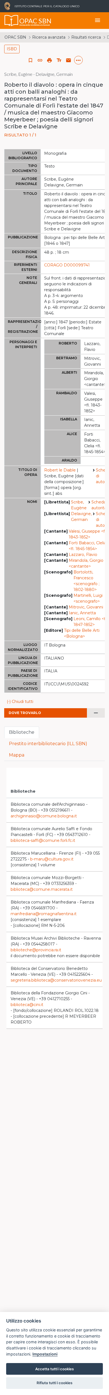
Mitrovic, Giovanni (86, 607)
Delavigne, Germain (81, 516)
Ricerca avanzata (48, 37)
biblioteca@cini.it (27, 1004)
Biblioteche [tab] (21, 732)
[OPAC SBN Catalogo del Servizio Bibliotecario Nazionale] (11, 20)
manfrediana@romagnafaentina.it (44, 913)
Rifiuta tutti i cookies (54, 1383)
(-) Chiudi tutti (20, 701)
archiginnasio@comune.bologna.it (44, 815)
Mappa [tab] (16, 755)
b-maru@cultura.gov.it (52, 859)
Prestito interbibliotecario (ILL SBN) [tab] (48, 743)
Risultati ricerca (86, 37)
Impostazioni (45, 1354)
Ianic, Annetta (82, 612)
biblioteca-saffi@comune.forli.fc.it (43, 840)
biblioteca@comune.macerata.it (42, 889)
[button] (40, 60)
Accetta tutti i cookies (54, 1369)
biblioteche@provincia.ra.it (36, 949)
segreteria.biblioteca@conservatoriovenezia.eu (56, 980)
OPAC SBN (15, 37)
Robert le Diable (60, 470)
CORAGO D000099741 (67, 265)
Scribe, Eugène (79, 505)
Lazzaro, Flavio (83, 554)
